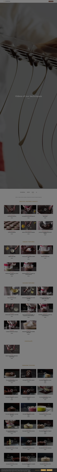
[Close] (56, 470)
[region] (28, 470)
